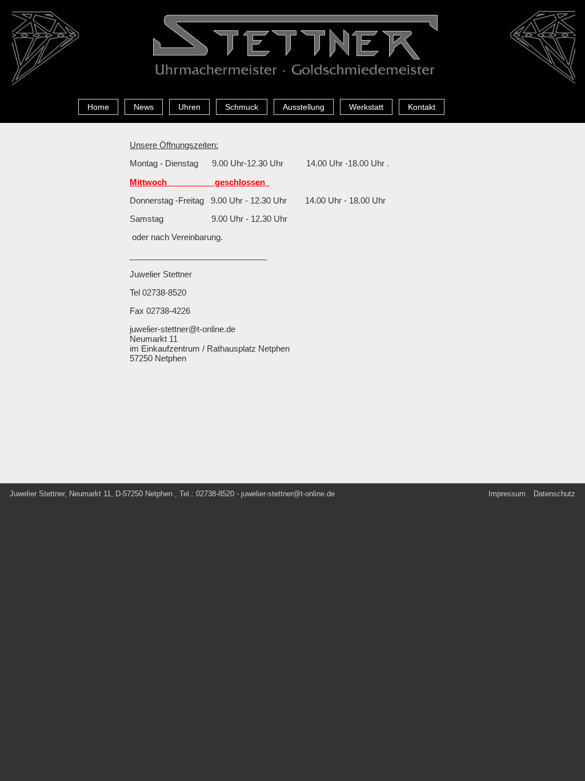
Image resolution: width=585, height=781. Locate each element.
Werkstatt (366, 106)
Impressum (507, 493)
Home (98, 106)
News (144, 106)
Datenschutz (554, 493)
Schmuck (241, 106)
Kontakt (421, 106)
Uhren (189, 106)
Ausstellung (303, 106)
